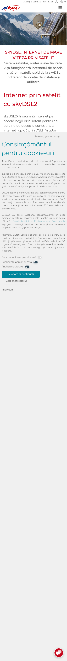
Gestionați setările (16, 281)
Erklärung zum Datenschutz (49, 221)
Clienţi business (32, 2)
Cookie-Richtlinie (21, 221)
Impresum (8, 289)
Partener (48, 2)
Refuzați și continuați (47, 136)
